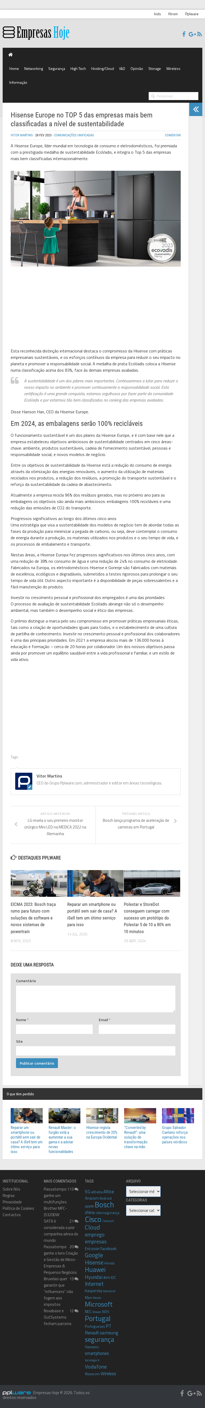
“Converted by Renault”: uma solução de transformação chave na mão (136, 1137)
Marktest (109, 1291)
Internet (94, 1284)
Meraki (97, 1298)
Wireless (173, 68)
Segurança (56, 68)
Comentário (26, 980)
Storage (154, 68)
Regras (9, 1195)
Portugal (98, 1318)
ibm (107, 1277)
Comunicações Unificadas (74, 135)
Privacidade (12, 1202)
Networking (33, 68)
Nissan (96, 1312)
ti (99, 1360)
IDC (113, 1277)
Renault (92, 1332)
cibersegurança (107, 1212)
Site (19, 1041)
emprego (94, 1235)
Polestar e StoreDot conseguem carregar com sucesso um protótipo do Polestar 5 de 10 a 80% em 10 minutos (147, 918)
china (90, 1212)
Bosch (104, 1204)
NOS (105, 1311)
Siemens (92, 1347)
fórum (173, 14)
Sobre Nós (11, 1189)
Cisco (93, 1219)
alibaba (96, 1192)
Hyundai (94, 1277)
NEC (88, 1311)
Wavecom (92, 1374)
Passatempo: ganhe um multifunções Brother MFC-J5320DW (55, 1202)
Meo (88, 1297)
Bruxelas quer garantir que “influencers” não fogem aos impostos (58, 1291)
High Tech (78, 68)
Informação (18, 82)
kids (157, 14)
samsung (109, 1332)
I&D (122, 68)
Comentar (173, 135)
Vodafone (96, 1366)
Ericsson (92, 1248)
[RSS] (199, 34)
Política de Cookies (18, 1208)
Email (105, 1019)
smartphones (97, 1353)
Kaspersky (93, 1291)
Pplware (192, 14)
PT (108, 1326)
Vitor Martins (22, 135)
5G (87, 1191)
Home (14, 68)
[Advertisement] (96, 308)
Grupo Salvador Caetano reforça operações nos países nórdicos (175, 1134)
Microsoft (99, 1304)
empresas (96, 1242)
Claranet (108, 1221)
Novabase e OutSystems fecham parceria (57, 1317)
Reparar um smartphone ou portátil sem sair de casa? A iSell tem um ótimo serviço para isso (26, 1139)
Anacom (92, 1198)
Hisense (94, 1262)
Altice (108, 1191)
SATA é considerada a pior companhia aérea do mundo (61, 1230)
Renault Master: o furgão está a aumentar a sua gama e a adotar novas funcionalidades (62, 1139)
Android (106, 1198)
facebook (108, 1248)
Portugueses (95, 1326)
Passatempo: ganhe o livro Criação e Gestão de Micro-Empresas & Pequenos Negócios (61, 1259)
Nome (22, 1019)
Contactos (12, 1215)
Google (94, 1255)
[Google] (191, 34)
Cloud (92, 1227)
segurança (99, 1339)
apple (89, 1206)
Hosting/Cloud (102, 68)
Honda (109, 1263)
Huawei (95, 1269)
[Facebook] (184, 34)
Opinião (137, 68)
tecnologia (91, 1360)
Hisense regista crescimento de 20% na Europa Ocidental (101, 1132)
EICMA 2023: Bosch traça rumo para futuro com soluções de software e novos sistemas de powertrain (33, 918)
